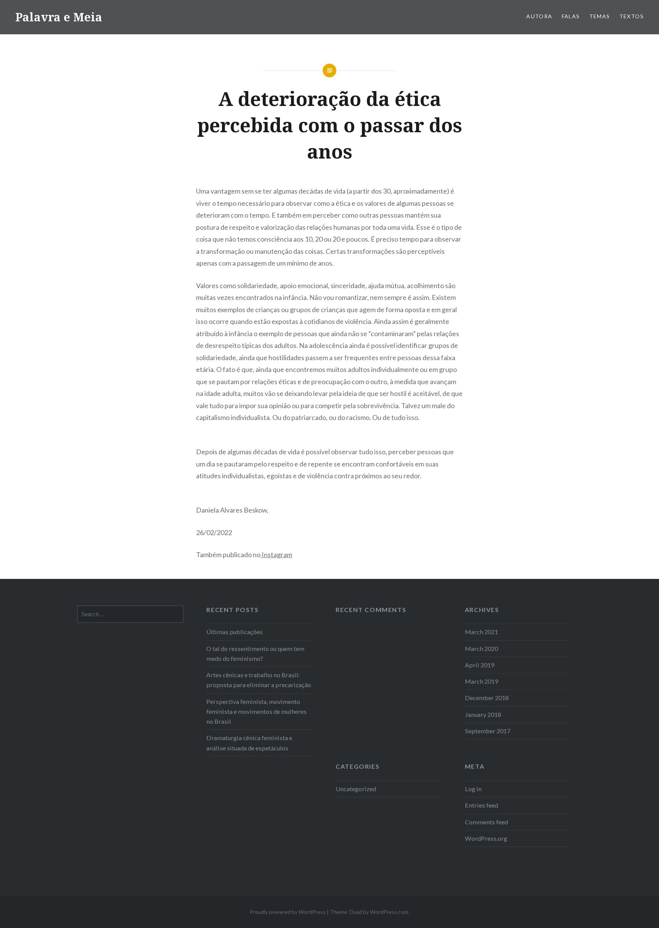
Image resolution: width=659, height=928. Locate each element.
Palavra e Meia (58, 17)
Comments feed (486, 821)
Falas (571, 16)
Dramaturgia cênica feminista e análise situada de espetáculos (249, 742)
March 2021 (481, 631)
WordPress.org (486, 838)
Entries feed (481, 805)
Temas (599, 16)
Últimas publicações (234, 631)
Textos (631, 16)
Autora (539, 16)
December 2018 (487, 697)
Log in (473, 788)
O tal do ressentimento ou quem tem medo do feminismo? (255, 653)
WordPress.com (389, 912)
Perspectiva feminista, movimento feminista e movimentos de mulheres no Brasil (256, 711)
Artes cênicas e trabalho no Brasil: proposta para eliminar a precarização (258, 679)
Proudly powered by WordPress (288, 912)
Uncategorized (356, 788)
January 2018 (483, 714)
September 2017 (487, 730)
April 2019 (479, 664)
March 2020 (481, 648)
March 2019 (481, 681)
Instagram (276, 554)
